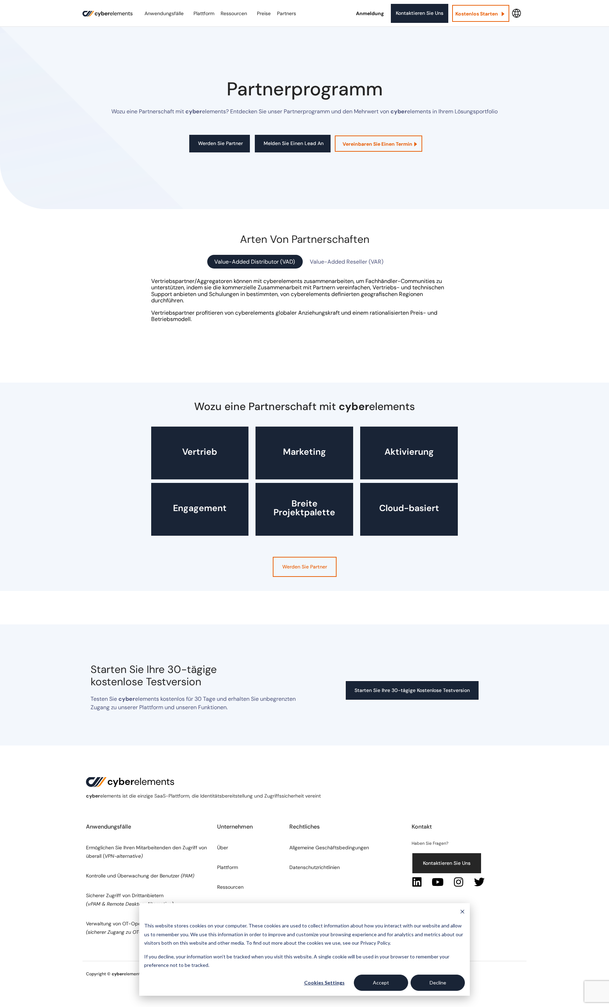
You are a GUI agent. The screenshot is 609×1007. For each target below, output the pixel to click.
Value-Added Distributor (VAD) (254, 261)
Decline (438, 983)
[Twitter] (479, 882)
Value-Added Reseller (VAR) (346, 261)
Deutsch (516, 13)
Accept (381, 983)
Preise (264, 13)
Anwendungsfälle (164, 13)
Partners (286, 13)
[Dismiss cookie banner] (462, 912)
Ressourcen (234, 13)
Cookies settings (324, 983)
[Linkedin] (417, 882)
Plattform (203, 13)
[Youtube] (437, 882)
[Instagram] (458, 882)
